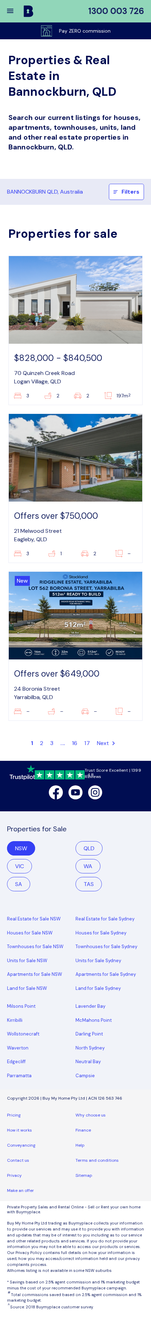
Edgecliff (16, 1062)
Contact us (18, 1160)
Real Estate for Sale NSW (34, 919)
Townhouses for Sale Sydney (106, 947)
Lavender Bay (90, 1006)
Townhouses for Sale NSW (35, 947)
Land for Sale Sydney (98, 988)
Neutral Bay (88, 1062)
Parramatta (19, 1076)
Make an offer (20, 1190)
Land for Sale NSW (27, 988)
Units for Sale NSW (27, 961)
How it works (19, 1130)
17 (87, 743)
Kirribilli (14, 1020)
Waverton (17, 1048)
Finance (83, 1130)
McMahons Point (94, 1020)
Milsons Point (21, 1006)
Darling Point (89, 1034)
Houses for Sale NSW (30, 933)
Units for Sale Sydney (98, 961)
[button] (14, 11)
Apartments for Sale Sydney (106, 974)
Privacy (14, 1175)
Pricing (14, 1115)
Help (80, 1145)
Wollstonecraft (23, 1034)
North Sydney (90, 1048)
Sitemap (84, 1175)
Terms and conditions (97, 1160)
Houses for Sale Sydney (101, 933)
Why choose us (91, 1115)
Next (104, 743)
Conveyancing (21, 1145)
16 (74, 743)
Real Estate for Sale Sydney (105, 919)
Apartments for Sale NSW (34, 974)
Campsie (85, 1076)
